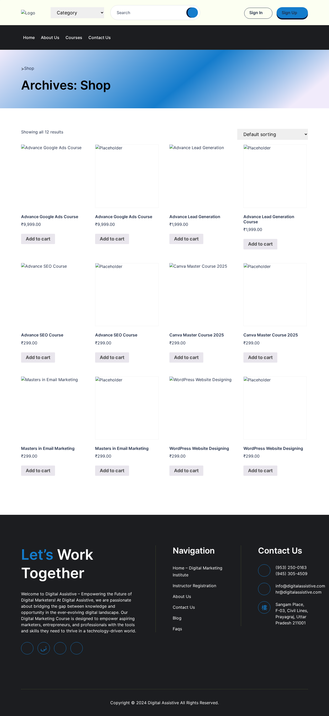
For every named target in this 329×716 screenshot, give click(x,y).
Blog (177, 618)
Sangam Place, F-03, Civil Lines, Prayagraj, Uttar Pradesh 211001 (292, 613)
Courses (74, 37)
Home (29, 37)
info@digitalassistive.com (300, 589)
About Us (50, 37)
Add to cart (38, 238)
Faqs (177, 628)
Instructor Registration (194, 585)
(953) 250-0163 (291, 570)
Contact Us (99, 37)
